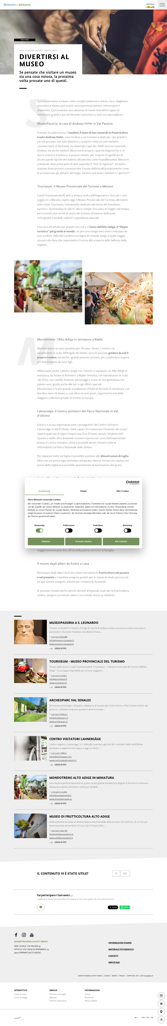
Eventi (87, 994)
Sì (116, 873)
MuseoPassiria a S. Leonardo (73, 622)
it (139, 1017)
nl (148, 1017)
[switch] (69, 531)
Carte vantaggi (20, 998)
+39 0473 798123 (59, 753)
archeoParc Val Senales (70, 700)
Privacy (122, 976)
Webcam (53, 998)
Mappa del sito (133, 976)
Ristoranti (89, 998)
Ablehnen (46, 541)
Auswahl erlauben (83, 541)
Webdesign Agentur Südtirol (17, 1017)
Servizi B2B (114, 963)
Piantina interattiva (57, 1001)
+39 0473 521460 (59, 792)
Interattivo (20, 990)
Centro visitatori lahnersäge (75, 739)
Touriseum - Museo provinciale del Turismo (87, 661)
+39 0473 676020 (59, 714)
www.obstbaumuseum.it (61, 838)
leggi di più (60, 649)
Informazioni (92, 990)
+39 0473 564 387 (59, 831)
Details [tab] (83, 491)
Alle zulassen (121, 541)
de (136, 1017)
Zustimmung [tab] (44, 491)
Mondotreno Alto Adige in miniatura (81, 777)
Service (53, 990)
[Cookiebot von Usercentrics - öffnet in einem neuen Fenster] (128, 483)
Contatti (113, 956)
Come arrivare (20, 994)
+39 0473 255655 (59, 676)
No (125, 873)
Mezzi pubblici (91, 1001)
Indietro (25, 40)
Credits (114, 976)
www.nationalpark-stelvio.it (62, 760)
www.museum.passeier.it (61, 644)
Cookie (107, 976)
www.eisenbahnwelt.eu (60, 799)
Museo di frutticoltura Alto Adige (79, 816)
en (144, 1017)
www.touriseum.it (58, 683)
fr (152, 1017)
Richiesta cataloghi (57, 994)
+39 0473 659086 (59, 637)
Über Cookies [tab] (122, 491)
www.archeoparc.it (58, 722)
